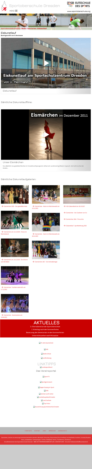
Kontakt (37, 431)
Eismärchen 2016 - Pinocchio (75, 219)
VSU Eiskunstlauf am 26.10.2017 (75, 206)
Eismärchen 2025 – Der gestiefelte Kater (15, 206)
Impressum (52, 431)
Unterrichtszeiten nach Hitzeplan (45, 335)
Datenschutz (62, 431)
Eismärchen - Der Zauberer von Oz (76, 213)
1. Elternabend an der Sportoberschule (45, 326)
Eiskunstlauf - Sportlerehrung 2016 (76, 226)
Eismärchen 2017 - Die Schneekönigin (46, 262)
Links (44, 431)
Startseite (28, 431)
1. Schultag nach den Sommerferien (45, 329)
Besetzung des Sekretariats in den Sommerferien (45, 332)
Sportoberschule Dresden (10, 28)
